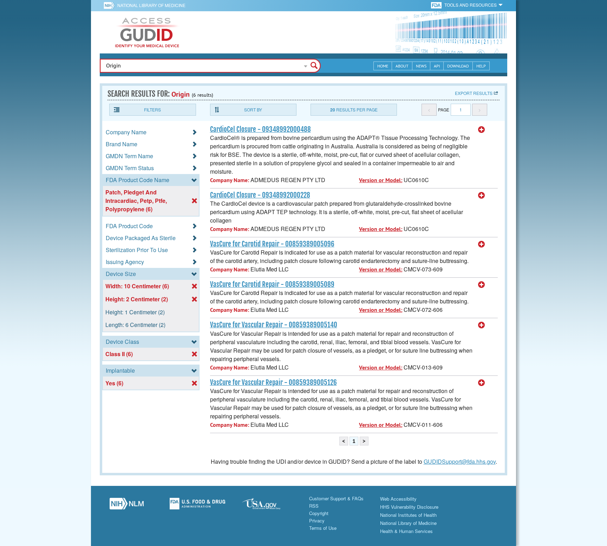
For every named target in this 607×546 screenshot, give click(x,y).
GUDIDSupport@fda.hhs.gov (460, 461)
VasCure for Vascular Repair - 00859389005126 (273, 382)
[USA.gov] (268, 505)
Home (382, 66)
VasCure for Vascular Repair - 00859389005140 (273, 325)
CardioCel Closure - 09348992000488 (260, 129)
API (437, 66)
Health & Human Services (406, 531)
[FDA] (437, 5)
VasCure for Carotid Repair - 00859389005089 (272, 284)
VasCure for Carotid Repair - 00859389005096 (272, 244)
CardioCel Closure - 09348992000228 (260, 195)
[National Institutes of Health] (110, 5)
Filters (152, 110)
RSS (314, 505)
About (402, 66)
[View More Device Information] (481, 129)
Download (458, 66)
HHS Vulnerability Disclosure (409, 506)
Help (481, 66)
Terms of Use (323, 528)
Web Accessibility (398, 498)
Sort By (253, 110)
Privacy (317, 520)
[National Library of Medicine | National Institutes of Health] (126, 505)
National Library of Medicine (151, 5)
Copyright (318, 513)
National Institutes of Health (408, 515)
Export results (473, 93)
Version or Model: (380, 180)
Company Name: (229, 180)
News (421, 66)
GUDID (147, 32)
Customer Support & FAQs (336, 498)
